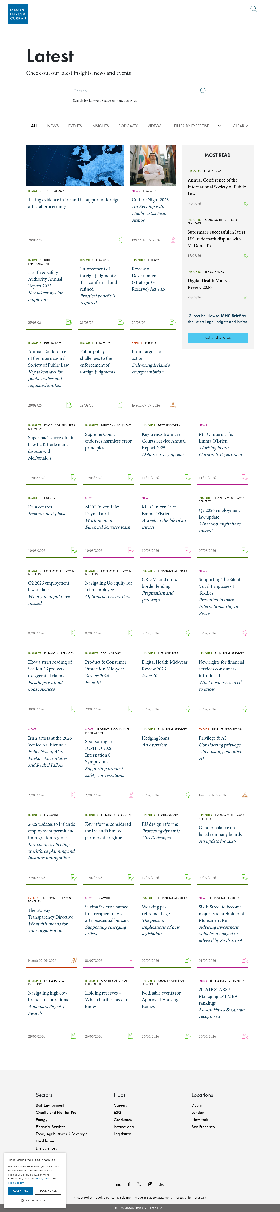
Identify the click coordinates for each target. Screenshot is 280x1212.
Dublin (197, 1105)
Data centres (47, 510)
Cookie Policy (105, 1198)
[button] (34, 1200)
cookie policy (16, 1182)
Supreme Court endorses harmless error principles (108, 441)
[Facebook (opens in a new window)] (129, 1184)
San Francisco (203, 1126)
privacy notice (43, 1178)
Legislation (122, 1133)
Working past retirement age (161, 920)
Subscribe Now (218, 338)
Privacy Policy (83, 1198)
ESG (117, 1112)
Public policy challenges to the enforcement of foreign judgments (97, 361)
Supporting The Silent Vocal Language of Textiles (219, 596)
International (124, 1126)
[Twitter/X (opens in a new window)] (139, 1184)
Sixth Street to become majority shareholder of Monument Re (221, 924)
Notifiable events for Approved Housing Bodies (161, 1000)
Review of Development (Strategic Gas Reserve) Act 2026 (149, 279)
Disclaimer (124, 1198)
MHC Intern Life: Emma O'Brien (220, 444)
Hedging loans (156, 741)
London (198, 1112)
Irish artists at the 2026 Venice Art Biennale (50, 751)
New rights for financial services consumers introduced (221, 675)
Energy (42, 1119)
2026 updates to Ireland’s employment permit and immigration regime (51, 841)
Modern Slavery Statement (153, 1198)
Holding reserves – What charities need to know (107, 1000)
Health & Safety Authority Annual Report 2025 (45, 285)
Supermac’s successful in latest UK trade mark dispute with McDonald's (216, 239)
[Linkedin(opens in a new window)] (118, 1184)
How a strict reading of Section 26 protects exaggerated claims (50, 675)
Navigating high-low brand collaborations (48, 1003)
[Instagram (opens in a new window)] (150, 1184)
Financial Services (50, 1126)
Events (75, 125)
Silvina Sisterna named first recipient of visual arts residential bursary (107, 920)
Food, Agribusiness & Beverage (62, 1133)
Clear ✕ (241, 125)
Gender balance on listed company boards (220, 834)
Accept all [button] (20, 1190)
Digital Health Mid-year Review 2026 (210, 284)
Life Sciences (46, 1148)
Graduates (123, 1119)
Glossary (200, 1198)
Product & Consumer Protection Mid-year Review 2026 (105, 672)
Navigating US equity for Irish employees (108, 590)
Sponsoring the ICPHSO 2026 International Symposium (104, 758)
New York (200, 1119)
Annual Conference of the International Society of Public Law (48, 368)
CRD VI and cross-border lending (160, 589)
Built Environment (50, 1105)
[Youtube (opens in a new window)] (161, 1184)
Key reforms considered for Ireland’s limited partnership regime (108, 831)
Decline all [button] (48, 1190)
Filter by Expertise (191, 125)
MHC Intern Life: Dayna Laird (107, 517)
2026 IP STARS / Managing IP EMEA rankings (222, 1002)
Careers (120, 1105)
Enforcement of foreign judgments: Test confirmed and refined (98, 286)
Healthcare (45, 1141)
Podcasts (128, 125)
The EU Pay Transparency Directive (50, 920)
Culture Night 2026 (150, 210)
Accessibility (183, 1198)
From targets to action (151, 361)
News (53, 125)
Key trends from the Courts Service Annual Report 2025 (164, 444)
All (34, 125)
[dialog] (35, 1180)
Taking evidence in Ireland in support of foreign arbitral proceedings (74, 203)
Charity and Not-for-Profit (58, 1112)
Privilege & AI (220, 748)
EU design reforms (161, 831)
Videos (155, 125)
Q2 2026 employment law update (219, 520)
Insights (100, 125)
